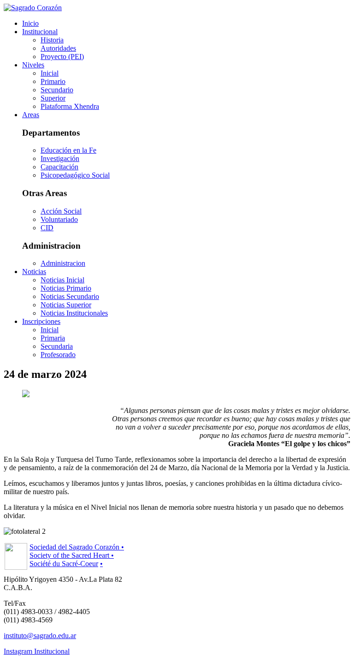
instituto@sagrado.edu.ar (40, 635)
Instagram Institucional (37, 651)
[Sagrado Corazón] (33, 8)
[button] (40, 32)
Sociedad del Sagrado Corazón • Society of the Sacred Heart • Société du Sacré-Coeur (77, 555)
